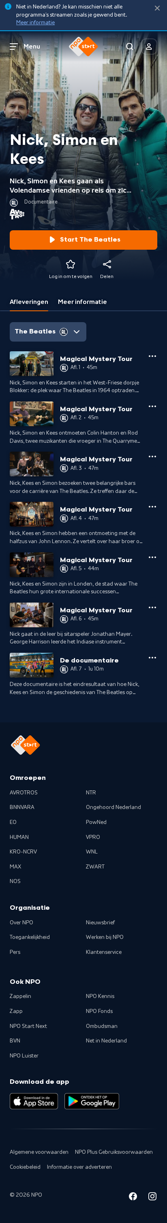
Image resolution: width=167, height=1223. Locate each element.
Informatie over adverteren (79, 1167)
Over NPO (21, 923)
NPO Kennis (100, 996)
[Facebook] (133, 1197)
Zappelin (20, 996)
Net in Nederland (106, 1041)
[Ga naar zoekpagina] (130, 46)
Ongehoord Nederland (113, 807)
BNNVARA (22, 807)
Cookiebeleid (25, 1167)
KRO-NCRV (23, 852)
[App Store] (34, 1101)
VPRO (93, 837)
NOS (15, 881)
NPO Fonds (99, 1011)
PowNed (96, 822)
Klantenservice (104, 952)
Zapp (16, 1011)
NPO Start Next (28, 1026)
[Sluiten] (157, 8)
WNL (92, 852)
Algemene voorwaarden (39, 1152)
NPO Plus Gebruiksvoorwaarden (114, 1152)
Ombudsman (102, 1026)
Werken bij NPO (105, 937)
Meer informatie (35, 22)
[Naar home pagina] (83, 46)
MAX (15, 867)
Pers (15, 952)
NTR (91, 793)
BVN (15, 1041)
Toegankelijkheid (30, 937)
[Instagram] (152, 1197)
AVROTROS (24, 793)
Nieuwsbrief (100, 923)
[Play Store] (91, 1101)
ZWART (95, 867)
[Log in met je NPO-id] (149, 46)
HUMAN (19, 837)
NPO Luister (24, 1056)
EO (13, 822)
